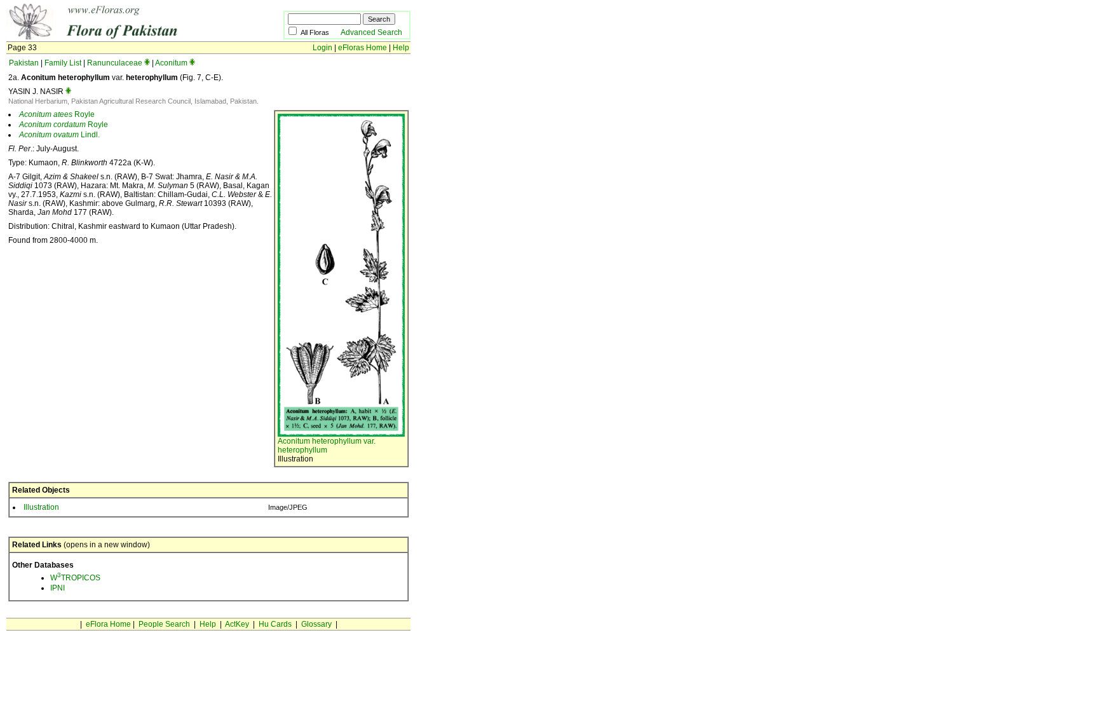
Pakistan (24, 62)
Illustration (41, 507)
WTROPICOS (75, 577)
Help (401, 47)
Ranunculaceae (114, 62)
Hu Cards (275, 624)
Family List (62, 62)
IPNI (57, 588)
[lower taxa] (147, 62)
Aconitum (171, 62)
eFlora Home (108, 624)
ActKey (237, 624)
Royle (57, 114)
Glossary (316, 624)
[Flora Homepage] (125, 36)
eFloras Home (362, 47)
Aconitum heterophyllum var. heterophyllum (327, 445)
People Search (164, 624)
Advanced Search (371, 32)
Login (322, 47)
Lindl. (59, 134)
